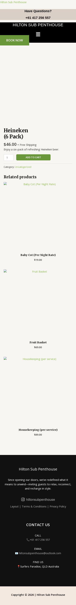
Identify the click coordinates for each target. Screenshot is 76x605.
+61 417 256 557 (38, 18)
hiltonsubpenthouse (40, 499)
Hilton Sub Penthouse (13, 2)
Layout (14, 506)
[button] (38, 34)
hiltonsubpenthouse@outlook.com (40, 553)
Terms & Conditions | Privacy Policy (44, 506)
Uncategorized (23, 167)
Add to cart (33, 157)
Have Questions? (38, 11)
